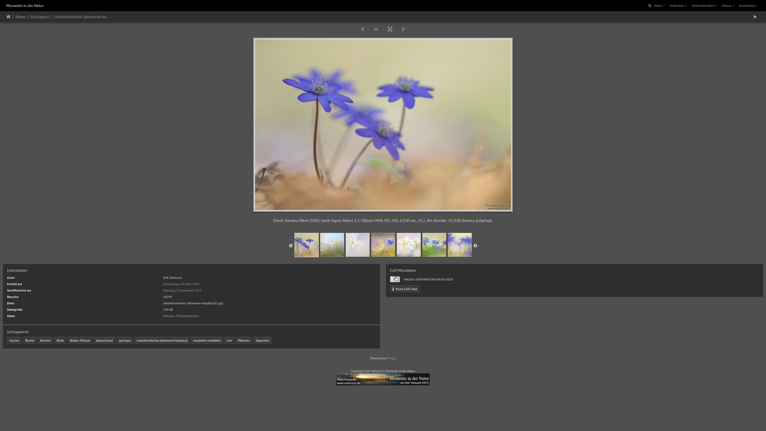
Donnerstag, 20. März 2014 (181, 284)
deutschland (104, 340)
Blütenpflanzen (188, 316)
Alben (658, 6)
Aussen (14, 340)
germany (125, 340)
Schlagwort (40, 16)
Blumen (45, 340)
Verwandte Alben (703, 6)
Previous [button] (291, 246)
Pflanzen (169, 316)
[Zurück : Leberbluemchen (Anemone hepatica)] (362, 29)
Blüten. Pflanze (80, 340)
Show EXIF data (406, 289)
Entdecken (677, 6)
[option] (306, 245)
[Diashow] (755, 17)
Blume (29, 340)
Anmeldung (747, 6)
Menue (726, 6)
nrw (229, 340)
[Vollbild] (390, 29)
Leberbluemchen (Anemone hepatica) (162, 340)
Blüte (60, 340)
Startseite (8, 17)
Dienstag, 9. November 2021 (182, 290)
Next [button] (475, 246)
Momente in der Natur (25, 5)
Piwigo (391, 358)
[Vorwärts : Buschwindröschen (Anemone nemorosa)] (403, 29)
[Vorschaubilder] (376, 29)
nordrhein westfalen (207, 340)
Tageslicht (262, 340)
